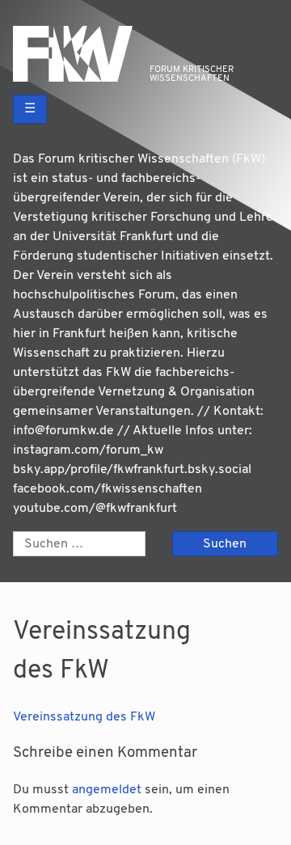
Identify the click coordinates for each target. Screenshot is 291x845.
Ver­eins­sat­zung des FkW (84, 717)
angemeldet (106, 790)
